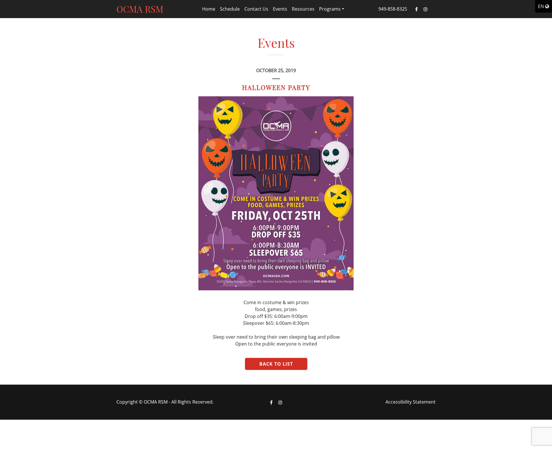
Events (280, 9)
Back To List (276, 364)
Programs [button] (330, 9)
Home (208, 9)
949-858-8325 (392, 9)
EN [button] (541, 6)
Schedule (230, 9)
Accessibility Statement (411, 402)
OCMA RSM (139, 9)
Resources (303, 9)
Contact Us (256, 9)
